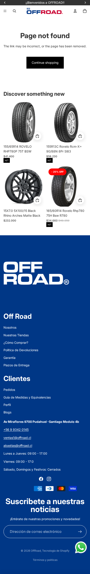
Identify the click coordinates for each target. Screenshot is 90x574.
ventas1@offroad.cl (17, 437)
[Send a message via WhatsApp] (81, 547)
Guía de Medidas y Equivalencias (27, 397)
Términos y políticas (45, 560)
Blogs (7, 412)
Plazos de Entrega (16, 365)
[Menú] (5, 11)
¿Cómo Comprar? (15, 342)
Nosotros (9, 327)
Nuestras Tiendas (16, 335)
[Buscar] (14, 11)
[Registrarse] (80, 531)
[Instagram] (49, 479)
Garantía (9, 358)
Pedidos (9, 390)
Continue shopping (45, 62)
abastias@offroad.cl (17, 445)
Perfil (7, 405)
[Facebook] (41, 479)
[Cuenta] (75, 11)
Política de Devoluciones (20, 350)
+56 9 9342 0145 (16, 429)
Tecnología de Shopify (55, 550)
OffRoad (36, 550)
